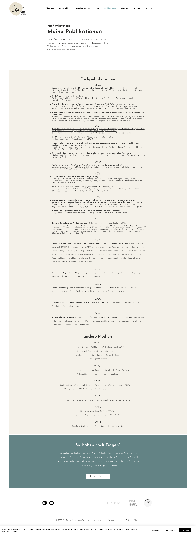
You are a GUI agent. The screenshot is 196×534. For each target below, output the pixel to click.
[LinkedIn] (51, 503)
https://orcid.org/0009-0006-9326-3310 (63, 49)
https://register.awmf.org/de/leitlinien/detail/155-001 (115, 109)
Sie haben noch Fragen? (98, 445)
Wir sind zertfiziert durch (111, 503)
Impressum (98, 520)
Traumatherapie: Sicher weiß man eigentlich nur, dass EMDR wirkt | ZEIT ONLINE (98, 400)
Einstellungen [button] (157, 530)
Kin (61, 385)
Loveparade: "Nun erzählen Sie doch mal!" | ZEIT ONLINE (98, 415)
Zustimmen (185, 530)
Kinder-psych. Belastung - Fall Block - (91, 351)
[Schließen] (193, 530)
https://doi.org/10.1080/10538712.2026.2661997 (110, 121)
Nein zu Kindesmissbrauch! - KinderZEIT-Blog (97, 411)
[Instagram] (44, 503)
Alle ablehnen (170, 530)
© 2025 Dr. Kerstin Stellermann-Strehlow (73, 520)
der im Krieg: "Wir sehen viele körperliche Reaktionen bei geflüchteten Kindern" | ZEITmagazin (99, 385)
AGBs (127, 520)
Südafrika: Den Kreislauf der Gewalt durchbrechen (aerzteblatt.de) (97, 426)
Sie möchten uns (66, 453)
